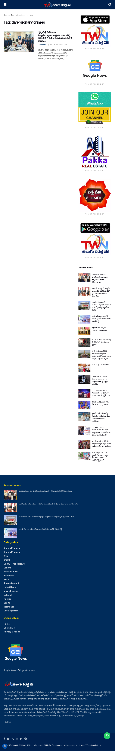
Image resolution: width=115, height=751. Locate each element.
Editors (7, 568)
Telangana (9, 607)
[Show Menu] (5, 4)
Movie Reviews (11, 591)
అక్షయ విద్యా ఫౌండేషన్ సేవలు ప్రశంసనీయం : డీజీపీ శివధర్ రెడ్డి (101, 318)
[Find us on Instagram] (17, 738)
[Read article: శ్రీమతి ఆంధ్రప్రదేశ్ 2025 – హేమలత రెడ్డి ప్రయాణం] (84, 405)
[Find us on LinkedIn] (21, 738)
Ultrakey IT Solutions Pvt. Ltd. (90, 745)
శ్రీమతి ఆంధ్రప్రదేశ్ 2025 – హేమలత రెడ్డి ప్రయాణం (101, 403)
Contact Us (9, 628)
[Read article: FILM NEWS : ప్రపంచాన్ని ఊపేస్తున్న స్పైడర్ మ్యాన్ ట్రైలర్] (84, 342)
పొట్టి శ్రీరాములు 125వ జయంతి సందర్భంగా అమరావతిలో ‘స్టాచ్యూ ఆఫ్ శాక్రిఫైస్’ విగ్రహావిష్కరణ (101, 355)
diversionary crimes (24, 15)
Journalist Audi (11, 583)
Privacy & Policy (12, 632)
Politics (7, 599)
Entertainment (11, 571)
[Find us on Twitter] (13, 738)
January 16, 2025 (56, 45)
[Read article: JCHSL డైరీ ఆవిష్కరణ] (84, 368)
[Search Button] (109, 4)
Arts (6, 556)
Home (6, 15)
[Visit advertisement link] (94, 30)
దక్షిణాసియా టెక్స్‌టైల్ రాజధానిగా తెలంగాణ (99, 329)
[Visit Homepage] (57, 5)
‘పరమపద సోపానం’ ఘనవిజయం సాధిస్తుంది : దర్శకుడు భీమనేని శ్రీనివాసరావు (100, 278)
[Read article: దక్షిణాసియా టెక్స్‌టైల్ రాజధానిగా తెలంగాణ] (84, 331)
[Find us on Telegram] (25, 738)
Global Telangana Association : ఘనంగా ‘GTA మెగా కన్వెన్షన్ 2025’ (101, 392)
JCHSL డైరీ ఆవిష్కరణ (100, 365)
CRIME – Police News (14, 564)
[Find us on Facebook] (4, 738)
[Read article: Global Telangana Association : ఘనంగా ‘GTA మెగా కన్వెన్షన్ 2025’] (84, 393)
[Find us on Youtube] (8, 738)
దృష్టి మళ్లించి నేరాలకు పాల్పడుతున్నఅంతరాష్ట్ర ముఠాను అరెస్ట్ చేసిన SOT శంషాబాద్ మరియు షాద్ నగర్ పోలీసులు (55, 36)
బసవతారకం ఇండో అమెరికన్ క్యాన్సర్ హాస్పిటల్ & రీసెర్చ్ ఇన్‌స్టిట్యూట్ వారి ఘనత (101, 306)
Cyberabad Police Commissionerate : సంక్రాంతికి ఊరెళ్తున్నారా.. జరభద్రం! (100, 380)
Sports (7, 603)
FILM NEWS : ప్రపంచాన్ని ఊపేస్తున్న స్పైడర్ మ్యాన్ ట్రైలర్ (101, 342)
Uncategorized (11, 610)
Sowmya (43, 45)
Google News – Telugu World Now (19, 670)
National (8, 595)
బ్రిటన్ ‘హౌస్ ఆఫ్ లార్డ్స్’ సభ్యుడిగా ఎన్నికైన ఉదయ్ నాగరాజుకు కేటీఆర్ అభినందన (101, 417)
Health (7, 579)
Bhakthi (7, 560)
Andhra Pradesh (12, 548)
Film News (9, 575)
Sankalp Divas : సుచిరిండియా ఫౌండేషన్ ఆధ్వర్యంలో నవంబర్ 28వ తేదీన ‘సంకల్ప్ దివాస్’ (101, 431)
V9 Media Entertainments (54, 745)
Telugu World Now (17, 745)
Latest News (10, 587)
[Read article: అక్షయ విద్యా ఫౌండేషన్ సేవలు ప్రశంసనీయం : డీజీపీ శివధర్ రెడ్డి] (84, 319)
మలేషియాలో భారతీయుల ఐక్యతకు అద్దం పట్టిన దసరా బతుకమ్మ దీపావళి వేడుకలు (101, 443)
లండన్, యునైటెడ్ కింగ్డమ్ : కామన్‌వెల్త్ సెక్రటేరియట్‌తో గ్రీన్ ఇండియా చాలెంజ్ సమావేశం (101, 292)
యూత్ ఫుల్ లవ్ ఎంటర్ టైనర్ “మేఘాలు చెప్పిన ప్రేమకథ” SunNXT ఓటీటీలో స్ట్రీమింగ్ (100, 456)
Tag (12, 15)
